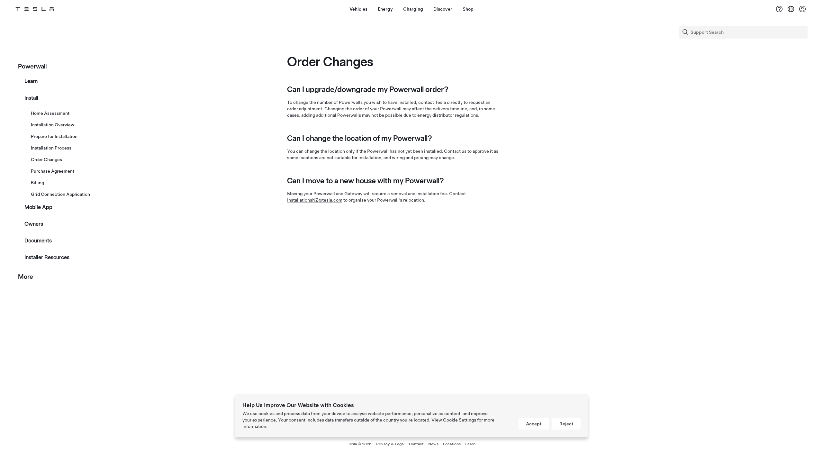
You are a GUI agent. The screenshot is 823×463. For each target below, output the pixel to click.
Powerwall (32, 66)
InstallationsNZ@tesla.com (314, 200)
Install (31, 98)
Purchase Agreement (52, 171)
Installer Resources (46, 257)
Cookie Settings (459, 419)
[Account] (802, 9)
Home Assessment (50, 113)
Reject (566, 423)
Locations (452, 444)
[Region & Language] (791, 9)
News (433, 444)
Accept (533, 423)
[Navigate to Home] (34, 9)
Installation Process (51, 147)
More (25, 276)
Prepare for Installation (54, 136)
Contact (416, 444)
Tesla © (360, 444)
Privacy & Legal (390, 444)
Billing (37, 182)
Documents (38, 240)
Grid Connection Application (60, 194)
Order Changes (46, 159)
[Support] (779, 9)
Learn (31, 81)
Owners (33, 224)
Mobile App (38, 207)
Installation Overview (52, 124)
